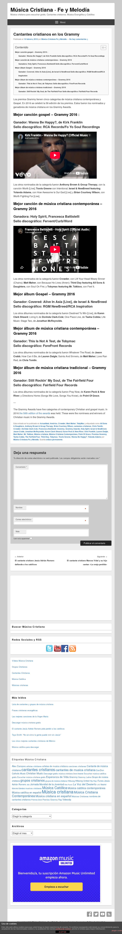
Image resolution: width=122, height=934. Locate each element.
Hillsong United (82, 780)
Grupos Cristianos (19, 666)
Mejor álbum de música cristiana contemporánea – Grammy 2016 (42, 79)
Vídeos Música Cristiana (22, 660)
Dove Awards (78, 773)
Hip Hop (93, 781)
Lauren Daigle (102, 431)
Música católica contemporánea (86, 788)
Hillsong (71, 780)
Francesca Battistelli (47, 428)
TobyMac (80, 423)
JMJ (28, 784)
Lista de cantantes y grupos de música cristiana (32, 704)
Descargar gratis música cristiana (58, 773)
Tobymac (54, 436)
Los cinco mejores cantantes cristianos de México (33, 740)
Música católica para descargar (25, 747)
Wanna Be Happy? (79, 436)
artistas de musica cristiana (55, 766)
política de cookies (63, 929)
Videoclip (66, 799)
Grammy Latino (84, 777)
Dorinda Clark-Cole (30, 428)
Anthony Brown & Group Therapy (39, 426)
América (53, 423)
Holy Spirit (85, 428)
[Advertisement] (61, 598)
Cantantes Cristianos (21, 672)
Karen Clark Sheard (53, 431)
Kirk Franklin (90, 431)
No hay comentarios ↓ (78, 39)
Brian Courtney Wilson (63, 426)
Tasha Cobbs (18, 436)
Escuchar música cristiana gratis (31, 777)
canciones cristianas (77, 766)
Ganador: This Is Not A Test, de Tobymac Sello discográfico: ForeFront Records (51, 83)
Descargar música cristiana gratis (26, 722)
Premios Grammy (99, 434)
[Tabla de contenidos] (103, 47)
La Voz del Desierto (84, 784)
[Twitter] (95, 914)
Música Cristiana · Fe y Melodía (50, 9)
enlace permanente (54, 439)
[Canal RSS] (109, 914)
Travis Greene (65, 436)
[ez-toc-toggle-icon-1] (101, 47)
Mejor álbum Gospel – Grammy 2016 (30, 67)
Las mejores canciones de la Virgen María (30, 716)
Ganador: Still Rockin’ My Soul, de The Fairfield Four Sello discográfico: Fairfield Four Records (58, 91)
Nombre (19, 507)
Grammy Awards (72, 428)
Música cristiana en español (53, 796)
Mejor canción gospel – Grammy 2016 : (31, 52)
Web (17, 531)
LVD (98, 784)
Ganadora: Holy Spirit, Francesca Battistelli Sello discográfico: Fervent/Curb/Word (53, 63)
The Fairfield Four (32, 436)
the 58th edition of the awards (34, 413)
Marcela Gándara (18, 788)
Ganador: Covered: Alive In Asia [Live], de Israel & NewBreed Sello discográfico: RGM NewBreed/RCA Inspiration (61, 73)
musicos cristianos (33, 788)
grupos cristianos (32, 780)
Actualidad (44, 423)
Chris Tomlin (97, 426)
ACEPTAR (62, 932)
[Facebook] (89, 914)
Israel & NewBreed (98, 428)
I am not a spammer (21, 538)
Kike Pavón (68, 784)
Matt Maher (71, 423)
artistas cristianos (34, 766)
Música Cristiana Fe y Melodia (54, 39)
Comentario (21, 466)
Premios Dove (36, 799)
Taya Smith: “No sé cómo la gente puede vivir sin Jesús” (36, 734)
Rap (60, 799)
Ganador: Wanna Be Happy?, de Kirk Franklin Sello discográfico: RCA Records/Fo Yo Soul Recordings (61, 56)
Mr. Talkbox (28, 434)
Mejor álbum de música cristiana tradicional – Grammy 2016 (40, 87)
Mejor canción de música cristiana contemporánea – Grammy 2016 (43, 60)
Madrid (103, 784)
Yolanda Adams (94, 436)
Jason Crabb (18, 431)
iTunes (100, 780)
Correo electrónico (23, 519)
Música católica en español (26, 792)
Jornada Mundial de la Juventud (47, 784)
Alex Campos (19, 766)
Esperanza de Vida (57, 777)
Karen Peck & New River (73, 431)
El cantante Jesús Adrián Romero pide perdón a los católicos (38, 728)
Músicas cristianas (20, 685)
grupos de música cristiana (56, 781)
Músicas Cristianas (80, 796)
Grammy (61, 428)
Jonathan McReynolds (34, 431)
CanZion (100, 770)
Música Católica (19, 679)
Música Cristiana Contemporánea (63, 434)
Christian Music (34, 773)
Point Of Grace (84, 434)
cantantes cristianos (82, 426)
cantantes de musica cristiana (75, 769)
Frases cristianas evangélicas (25, 710)
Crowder (61, 423)
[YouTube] (102, 914)
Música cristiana (41, 434)
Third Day (45, 436)
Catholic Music (19, 773)
